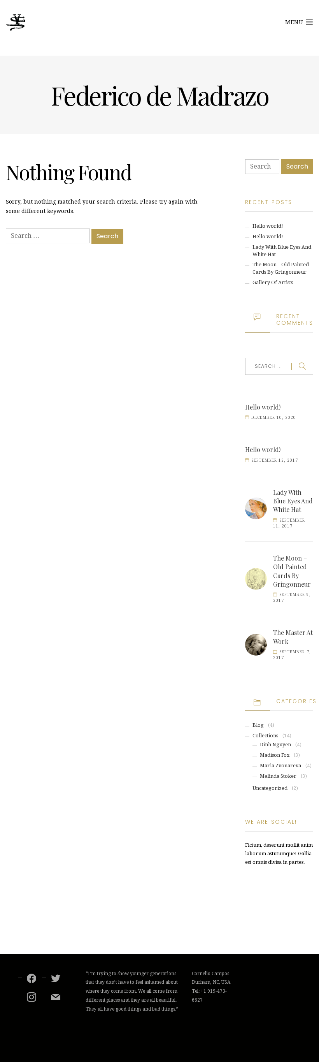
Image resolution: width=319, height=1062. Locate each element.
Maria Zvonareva (280, 765)
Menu (295, 22)
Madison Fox (274, 755)
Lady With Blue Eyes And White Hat (293, 501)
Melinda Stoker (278, 776)
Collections (265, 735)
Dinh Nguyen (275, 744)
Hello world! (267, 226)
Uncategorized (269, 788)
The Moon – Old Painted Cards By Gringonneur (292, 571)
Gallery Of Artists (272, 282)
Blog (258, 725)
